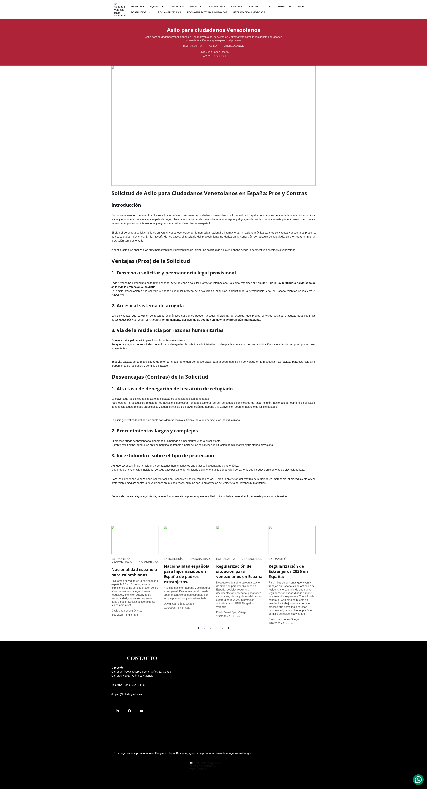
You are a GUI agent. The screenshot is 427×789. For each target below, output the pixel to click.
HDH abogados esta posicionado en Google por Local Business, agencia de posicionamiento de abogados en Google (181, 753)
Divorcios (177, 6)
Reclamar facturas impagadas (207, 12)
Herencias (284, 6)
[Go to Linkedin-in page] (119, 711)
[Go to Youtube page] (141, 711)
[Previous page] (198, 628)
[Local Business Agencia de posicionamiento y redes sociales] (206, 767)
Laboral (254, 6)
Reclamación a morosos (249, 12)
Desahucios (138, 12)
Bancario (237, 6)
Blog (301, 6)
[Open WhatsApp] (418, 779)
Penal (193, 6)
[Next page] (229, 628)
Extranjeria (217, 6)
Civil (269, 6)
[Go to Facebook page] (131, 711)
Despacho (137, 6)
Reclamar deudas (169, 12)
